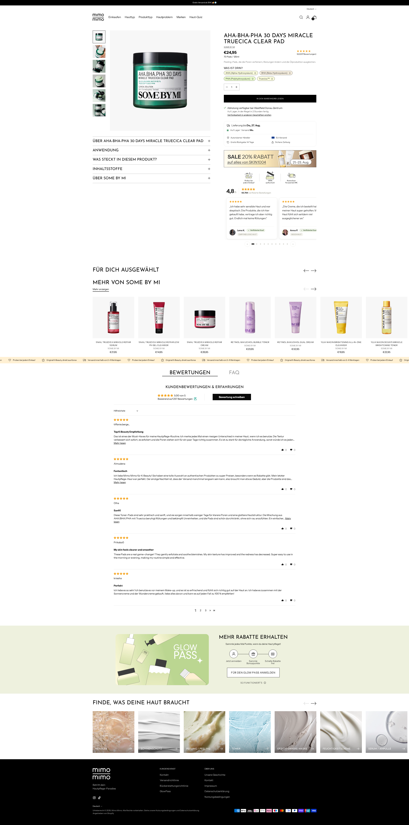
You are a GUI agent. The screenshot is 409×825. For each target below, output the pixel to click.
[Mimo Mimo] (98, 17)
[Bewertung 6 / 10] (272, 244)
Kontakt (164, 774)
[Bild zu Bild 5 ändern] (99, 95)
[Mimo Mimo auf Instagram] (94, 798)
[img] (121, 419)
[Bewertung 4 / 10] (264, 244)
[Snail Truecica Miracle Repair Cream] (204, 317)
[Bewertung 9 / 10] (284, 244)
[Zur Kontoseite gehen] (308, 17)
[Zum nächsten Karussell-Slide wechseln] (313, 270)
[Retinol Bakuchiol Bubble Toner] (250, 317)
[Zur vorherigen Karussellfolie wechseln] (306, 270)
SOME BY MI (229, 47)
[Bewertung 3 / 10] (260, 244)
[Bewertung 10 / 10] (287, 244)
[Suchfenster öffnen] (301, 17)
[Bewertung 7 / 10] (276, 244)
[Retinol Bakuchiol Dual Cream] (295, 317)
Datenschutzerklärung (216, 791)
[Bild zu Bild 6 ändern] (99, 110)
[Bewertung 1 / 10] (253, 244)
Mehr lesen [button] (120, 443)
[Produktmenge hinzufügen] (236, 87)
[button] (282, 449)
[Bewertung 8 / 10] (280, 244)
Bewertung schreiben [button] (232, 397)
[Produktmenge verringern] (227, 87)
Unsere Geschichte (214, 774)
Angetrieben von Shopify (103, 813)
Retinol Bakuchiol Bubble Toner (250, 342)
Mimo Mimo (117, 810)
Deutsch (310, 9)
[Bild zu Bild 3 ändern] (99, 66)
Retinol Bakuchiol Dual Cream (295, 342)
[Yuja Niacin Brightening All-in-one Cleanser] (341, 317)
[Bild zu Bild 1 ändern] (99, 36)
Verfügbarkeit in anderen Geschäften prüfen (249, 115)
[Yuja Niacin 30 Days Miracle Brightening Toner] (386, 317)
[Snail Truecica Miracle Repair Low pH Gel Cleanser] (159, 317)
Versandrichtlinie (169, 780)
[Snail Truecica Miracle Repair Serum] (113, 317)
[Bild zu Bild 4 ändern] (99, 81)
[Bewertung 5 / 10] (268, 244)
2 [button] (200, 610)
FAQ (234, 372)
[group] (270, 218)
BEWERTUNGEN (190, 372)
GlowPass (165, 791)
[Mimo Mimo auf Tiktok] (100, 798)
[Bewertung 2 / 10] (257, 244)
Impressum (210, 785)
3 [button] (205, 610)
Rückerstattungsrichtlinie (174, 785)
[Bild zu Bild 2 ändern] (99, 51)
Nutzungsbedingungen (217, 796)
